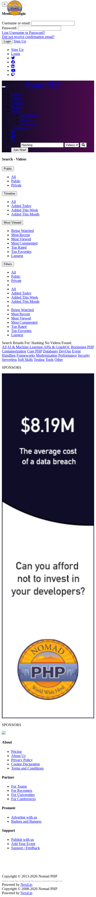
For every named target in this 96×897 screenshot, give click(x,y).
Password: (9, 28)
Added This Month (25, 214)
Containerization (14, 351)
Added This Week (24, 210)
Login (7, 41)
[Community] (13, 136)
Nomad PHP (43, 85)
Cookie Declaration (25, 764)
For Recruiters (21, 791)
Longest (17, 256)
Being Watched (22, 231)
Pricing (16, 751)
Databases (50, 351)
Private (16, 185)
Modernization (46, 355)
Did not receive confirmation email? (28, 37)
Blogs (25, 119)
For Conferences (23, 799)
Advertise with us (24, 817)
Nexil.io (26, 885)
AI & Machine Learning (25, 347)
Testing (39, 360)
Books (16, 107)
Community (29, 124)
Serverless (9, 360)
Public (8, 168)
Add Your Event (23, 844)
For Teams (19, 786)
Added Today (21, 206)
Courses (17, 103)
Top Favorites (21, 252)
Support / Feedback (25, 848)
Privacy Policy (22, 760)
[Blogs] (13, 132)
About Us (18, 756)
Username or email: (16, 23)
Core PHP (34, 351)
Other (59, 360)
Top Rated (19, 247)
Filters (8, 264)
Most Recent (20, 235)
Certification (30, 115)
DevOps (65, 351)
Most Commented (24, 243)
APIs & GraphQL (57, 347)
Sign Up (20, 41)
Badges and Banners (26, 821)
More (15, 111)
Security (84, 355)
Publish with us (22, 840)
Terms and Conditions (27, 768)
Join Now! (19, 150)
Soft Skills (25, 360)
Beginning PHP (82, 347)
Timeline (9, 193)
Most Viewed (12, 222)
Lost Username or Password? (23, 33)
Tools (49, 360)
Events (16, 94)
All (13, 177)
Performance (67, 355)
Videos (16, 99)
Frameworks (26, 355)
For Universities (23, 795)
